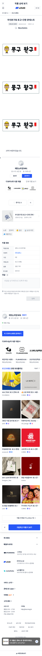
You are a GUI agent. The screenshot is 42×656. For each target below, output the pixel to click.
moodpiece (5, 395)
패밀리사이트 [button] (8, 544)
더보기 (36, 368)
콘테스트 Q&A (9, 589)
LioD (3, 508)
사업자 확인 (12, 627)
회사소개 (9, 623)
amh (3, 423)
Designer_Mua (6, 480)
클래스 (16, 631)
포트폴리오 (5, 13)
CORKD (23, 395)
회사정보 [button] (7, 538)
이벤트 (8, 595)
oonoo (23, 480)
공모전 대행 (24, 631)
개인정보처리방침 (30, 623)
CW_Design (25, 423)
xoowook (5, 452)
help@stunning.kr (26, 609)
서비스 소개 (8, 582)
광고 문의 (30, 627)
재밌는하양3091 (21, 168)
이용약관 (21, 627)
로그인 (37, 8)
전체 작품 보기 (31, 181)
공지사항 (18, 623)
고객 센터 (7, 601)
